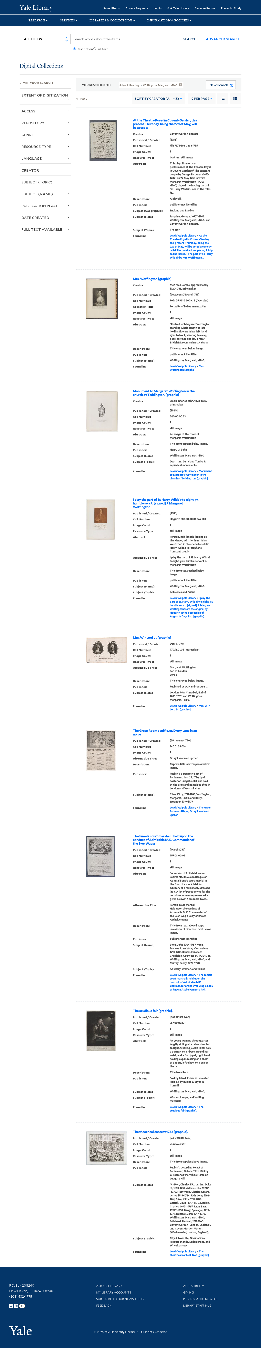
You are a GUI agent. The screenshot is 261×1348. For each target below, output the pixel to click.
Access (28, 111)
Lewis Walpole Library (183, 235)
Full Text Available (41, 229)
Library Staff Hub (197, 1305)
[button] (190, 39)
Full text (102, 49)
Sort (157, 99)
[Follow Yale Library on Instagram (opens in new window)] (16, 1306)
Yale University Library (36, 8)
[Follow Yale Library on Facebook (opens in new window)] (11, 1306)
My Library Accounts (113, 1292)
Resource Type (36, 146)
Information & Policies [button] (168, 20)
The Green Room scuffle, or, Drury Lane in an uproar (165, 732)
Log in (157, 8)
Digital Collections (41, 66)
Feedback (104, 1305)
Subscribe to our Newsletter (120, 1299)
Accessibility (193, 1286)
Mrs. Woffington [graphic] (152, 279)
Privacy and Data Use (200, 1299)
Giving (188, 1292)
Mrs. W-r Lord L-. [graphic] (152, 638)
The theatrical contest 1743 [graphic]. (160, 1132)
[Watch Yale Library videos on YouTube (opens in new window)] (22, 1306)
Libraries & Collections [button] (111, 20)
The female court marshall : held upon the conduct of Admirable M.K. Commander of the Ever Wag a (163, 839)
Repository (32, 122)
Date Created (35, 217)
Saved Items (111, 8)
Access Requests (136, 8)
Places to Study (231, 8)
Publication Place (39, 205)
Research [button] (37, 20)
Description (84, 49)
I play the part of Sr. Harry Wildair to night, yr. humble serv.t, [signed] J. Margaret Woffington (165, 503)
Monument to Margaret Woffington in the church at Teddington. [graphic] (164, 393)
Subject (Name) (37, 193)
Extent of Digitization (44, 95)
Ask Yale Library (178, 8)
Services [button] (67, 20)
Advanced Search (222, 39)
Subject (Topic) (36, 182)
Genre (27, 134)
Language (31, 158)
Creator (30, 170)
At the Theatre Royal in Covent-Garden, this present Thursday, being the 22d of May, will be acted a (165, 124)
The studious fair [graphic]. (153, 1011)
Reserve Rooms (205, 8)
